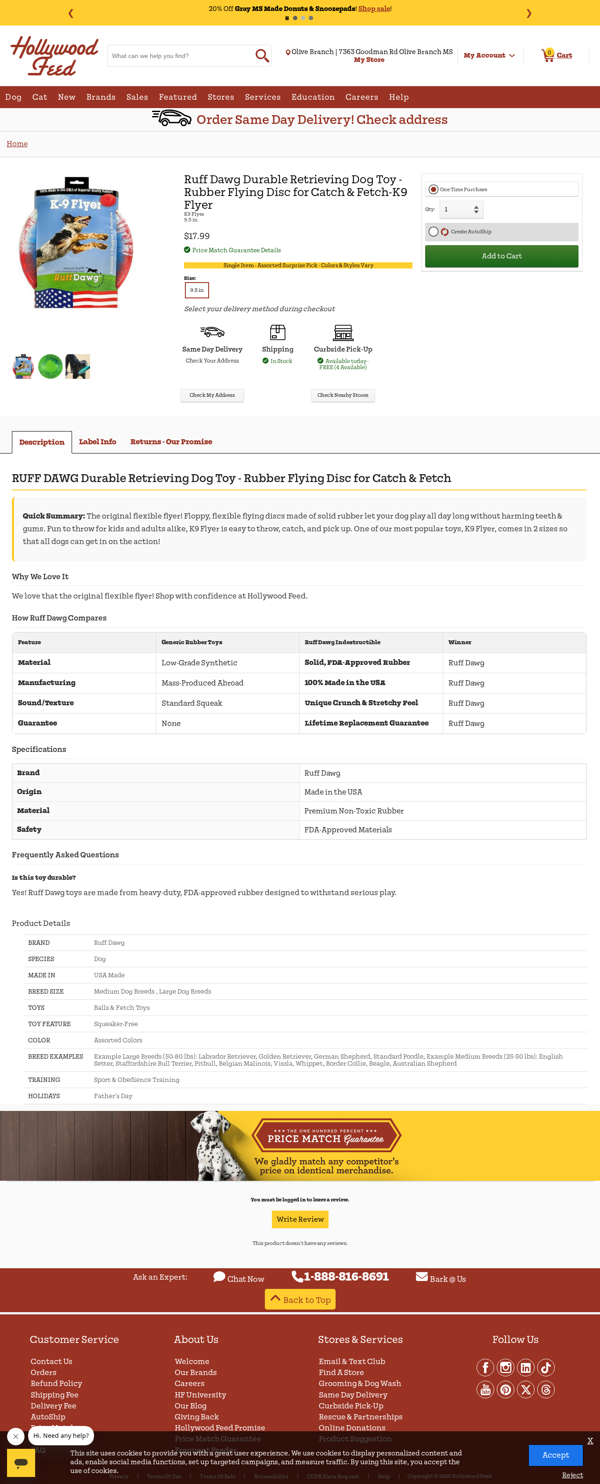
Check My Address (212, 395)
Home (17, 144)
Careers (190, 1383)
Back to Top (307, 1300)
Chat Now (246, 1279)
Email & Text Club (352, 1361)
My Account (485, 55)
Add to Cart (502, 256)
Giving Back (197, 1417)
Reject (572, 1475)
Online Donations (352, 1428)
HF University (200, 1395)
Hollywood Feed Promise (220, 1428)
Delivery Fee (53, 1406)
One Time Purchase (463, 189)
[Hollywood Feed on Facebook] (486, 1367)
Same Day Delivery (353, 1395)
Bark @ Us (448, 1279)
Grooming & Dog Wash (360, 1383)
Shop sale (374, 9)
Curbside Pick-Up (351, 1406)
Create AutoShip (470, 232)
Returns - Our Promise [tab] (171, 441)
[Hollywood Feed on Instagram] (506, 1367)
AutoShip (48, 1417)
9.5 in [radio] (197, 290)
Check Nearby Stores (343, 395)
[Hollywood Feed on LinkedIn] (526, 1367)
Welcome (192, 1361)
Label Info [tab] (97, 441)
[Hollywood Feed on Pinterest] (506, 1389)
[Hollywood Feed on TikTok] (546, 1367)
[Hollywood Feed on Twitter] (526, 1389)
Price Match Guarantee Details (236, 250)
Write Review (300, 1219)
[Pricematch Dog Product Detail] (300, 1179)
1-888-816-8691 (346, 1277)
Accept (555, 1455)
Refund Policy (56, 1383)
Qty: (430, 209)
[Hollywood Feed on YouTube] (486, 1389)
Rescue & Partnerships (361, 1417)
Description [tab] (42, 442)
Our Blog (190, 1406)
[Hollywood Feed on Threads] (546, 1389)
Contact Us (51, 1361)
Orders (44, 1372)
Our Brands (196, 1372)
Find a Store (341, 1372)
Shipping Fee (55, 1395)
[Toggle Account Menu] (512, 56)
